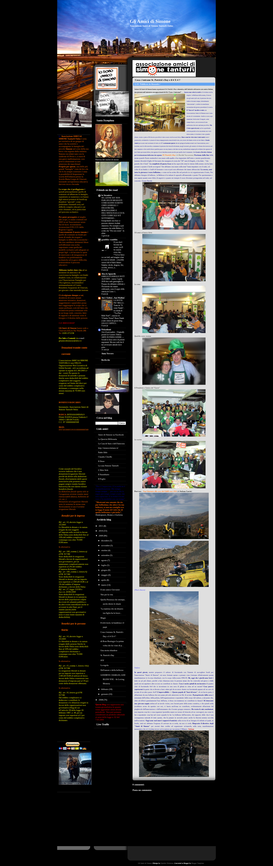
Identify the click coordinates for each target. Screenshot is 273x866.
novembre (105, 545)
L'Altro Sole (103, 470)
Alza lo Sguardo (108, 274)
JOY (102, 660)
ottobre (104, 550)
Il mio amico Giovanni (110, 589)
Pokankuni (106, 329)
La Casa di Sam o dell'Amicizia (111, 443)
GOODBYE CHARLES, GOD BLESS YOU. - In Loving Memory (112, 679)
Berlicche (105, 360)
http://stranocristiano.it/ (108, 448)
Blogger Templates (197, 863)
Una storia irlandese (108, 650)
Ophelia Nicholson (167, 863)
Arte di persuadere (108, 332)
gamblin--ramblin (109, 239)
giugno (104, 570)
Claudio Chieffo (105, 457)
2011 (101, 526)
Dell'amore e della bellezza (111, 670)
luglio (104, 565)
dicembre (105, 540)
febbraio (105, 689)
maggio (104, 575)
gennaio (105, 694)
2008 (101, 700)
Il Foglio (102, 479)
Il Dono (101, 461)
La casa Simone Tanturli (108, 465)
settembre (105, 555)
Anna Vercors (107, 353)
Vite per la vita (106, 594)
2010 (101, 531)
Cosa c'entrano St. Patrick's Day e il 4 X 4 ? (157, 80)
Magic (103, 618)
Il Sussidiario (103, 474)
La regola (104, 665)
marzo (104, 585)
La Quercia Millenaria (107, 439)
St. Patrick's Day (107, 655)
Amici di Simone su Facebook (111, 435)
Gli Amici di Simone (150, 21)
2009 (101, 536)
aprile (104, 580)
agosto (104, 560)
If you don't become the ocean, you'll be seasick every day (118, 247)
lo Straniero (106, 195)
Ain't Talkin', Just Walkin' (113, 298)
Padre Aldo (102, 452)
